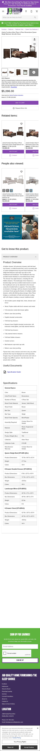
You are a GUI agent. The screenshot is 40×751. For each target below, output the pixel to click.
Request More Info (21, 108)
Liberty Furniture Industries (16, 95)
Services (4, 694)
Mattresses (5, 686)
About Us (4, 699)
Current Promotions (7, 696)
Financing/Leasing (7, 691)
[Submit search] (35, 17)
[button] (3, 11)
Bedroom (10, 29)
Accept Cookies (29, 747)
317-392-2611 (10, 720)
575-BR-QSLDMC (11, 97)
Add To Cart (20, 103)
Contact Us (5, 701)
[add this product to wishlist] (34, 44)
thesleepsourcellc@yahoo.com (14, 722)
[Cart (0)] (37, 11)
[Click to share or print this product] (34, 39)
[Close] (38, 728)
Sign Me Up (20, 660)
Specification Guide (14, 372)
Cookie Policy (17, 738)
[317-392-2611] (31, 11)
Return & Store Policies (8, 704)
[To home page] (15, 11)
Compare (14, 155)
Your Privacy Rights (20, 742)
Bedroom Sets (19, 29)
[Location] (26, 11)
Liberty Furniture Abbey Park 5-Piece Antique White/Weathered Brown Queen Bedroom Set (12, 195)
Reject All (10, 747)
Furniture (4, 29)
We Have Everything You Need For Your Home (21, 4)
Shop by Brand (6, 689)
